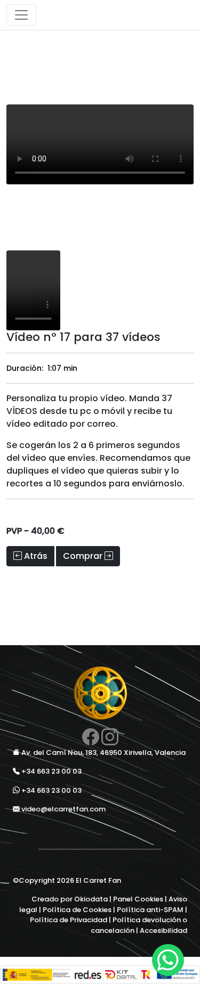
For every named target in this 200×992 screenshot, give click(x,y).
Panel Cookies (138, 899)
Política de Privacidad (68, 920)
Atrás (34, 556)
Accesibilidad (163, 930)
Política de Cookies (77, 910)
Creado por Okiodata (69, 899)
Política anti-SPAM (150, 910)
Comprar (84, 556)
